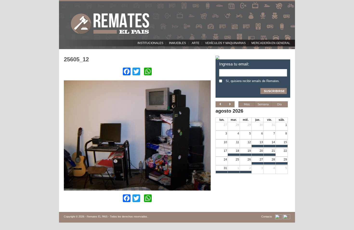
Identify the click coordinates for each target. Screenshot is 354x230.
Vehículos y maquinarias (225, 43)
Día (279, 104)
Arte (195, 43)
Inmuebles (177, 43)
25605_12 (76, 59)
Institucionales (150, 43)
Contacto (266, 216)
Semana (263, 104)
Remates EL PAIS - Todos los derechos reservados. (117, 216)
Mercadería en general (270, 43)
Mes (247, 104)
